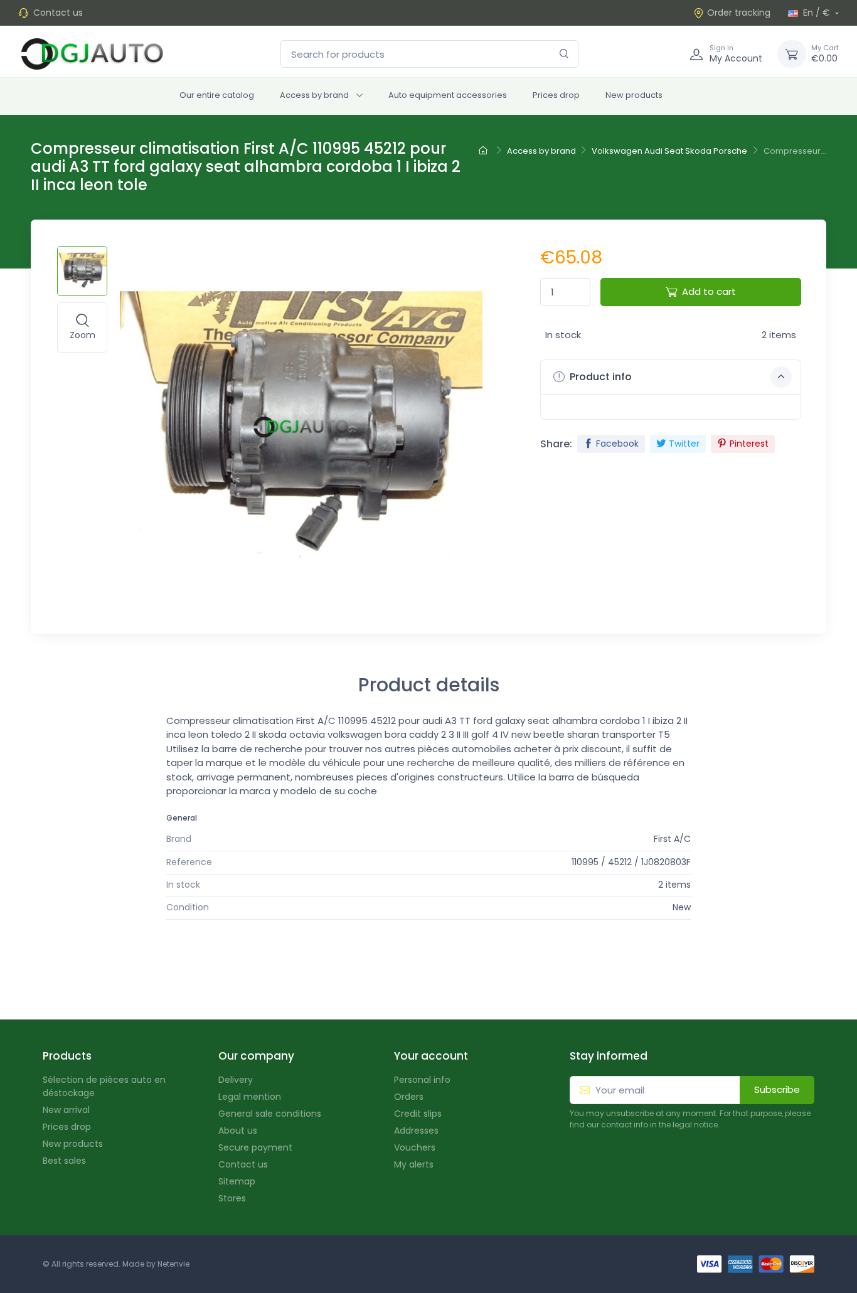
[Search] (564, 54)
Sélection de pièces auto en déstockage (104, 1086)
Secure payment (255, 1147)
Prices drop (556, 95)
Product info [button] (599, 377)
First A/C (672, 839)
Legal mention (249, 1096)
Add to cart (709, 291)
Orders (408, 1096)
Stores (232, 1198)
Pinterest (749, 443)
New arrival (66, 1110)
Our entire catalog (216, 95)
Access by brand (314, 95)
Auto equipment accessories (447, 95)
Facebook (617, 443)
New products (634, 95)
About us (237, 1130)
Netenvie (173, 1263)
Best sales (64, 1160)
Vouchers (414, 1147)
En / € (817, 12)
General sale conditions (269, 1113)
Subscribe (777, 1089)
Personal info (422, 1079)
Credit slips (418, 1113)
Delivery (235, 1079)
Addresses (416, 1130)
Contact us (58, 12)
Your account (431, 1055)
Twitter (684, 443)
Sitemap (236, 1181)
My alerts (414, 1164)
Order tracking (738, 12)
